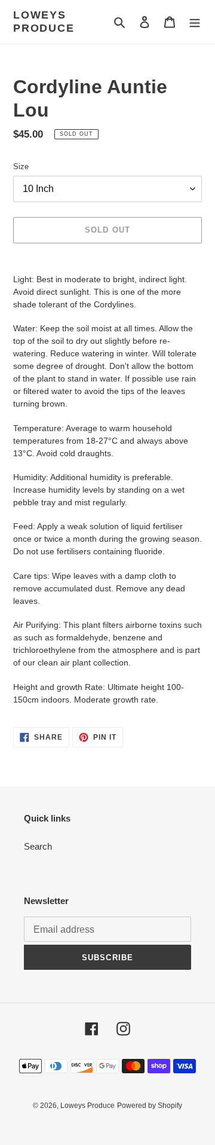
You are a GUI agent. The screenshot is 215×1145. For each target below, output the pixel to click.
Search (38, 846)
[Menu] (194, 22)
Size (21, 166)
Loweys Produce (44, 21)
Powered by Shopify (149, 1105)
